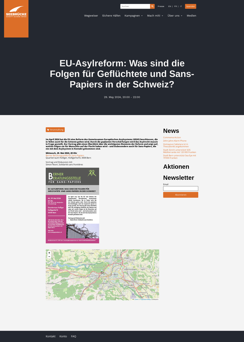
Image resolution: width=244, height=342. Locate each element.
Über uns (173, 15)
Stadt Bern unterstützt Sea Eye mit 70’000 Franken (179, 156)
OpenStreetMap (146, 299)
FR (175, 6)
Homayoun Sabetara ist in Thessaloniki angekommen (176, 145)
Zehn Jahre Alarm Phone (174, 140)
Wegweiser (91, 15)
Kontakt (50, 336)
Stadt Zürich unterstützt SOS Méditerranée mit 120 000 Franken (179, 151)
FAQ (73, 336)
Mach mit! (153, 15)
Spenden (190, 6)
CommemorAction (172, 137)
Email (165, 184)
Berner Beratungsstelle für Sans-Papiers (65, 155)
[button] (102, 272)
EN (169, 6)
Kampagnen (132, 15)
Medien (191, 15)
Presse (161, 6)
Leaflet (136, 299)
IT (180, 6)
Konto (63, 336)
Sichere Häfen (111, 15)
